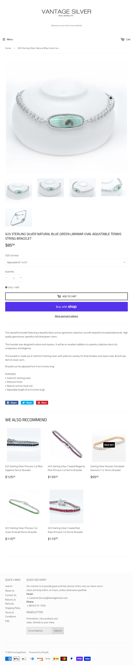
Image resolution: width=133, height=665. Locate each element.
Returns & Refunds (10, 601)
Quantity (9, 271)
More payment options (66, 316)
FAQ (7, 621)
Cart (128, 39)
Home (8, 48)
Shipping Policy (12, 608)
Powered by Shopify (38, 652)
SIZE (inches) (12, 255)
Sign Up (58, 630)
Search (8, 586)
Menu (10, 39)
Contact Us (10, 595)
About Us (9, 590)
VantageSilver (19, 652)
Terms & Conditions (10, 614)
